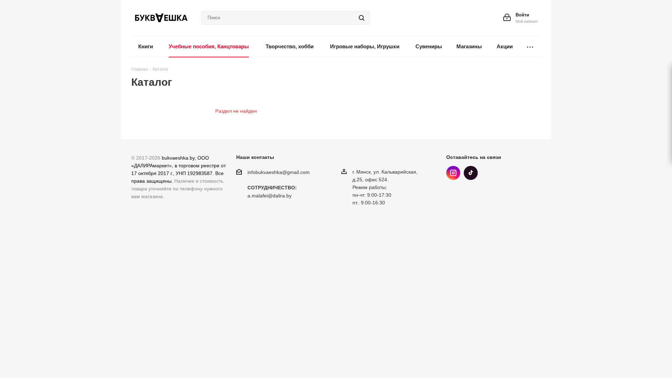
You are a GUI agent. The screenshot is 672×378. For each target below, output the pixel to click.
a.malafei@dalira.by (269, 196)
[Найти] (361, 18)
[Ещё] (530, 46)
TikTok (471, 173)
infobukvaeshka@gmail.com (278, 172)
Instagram (453, 173)
